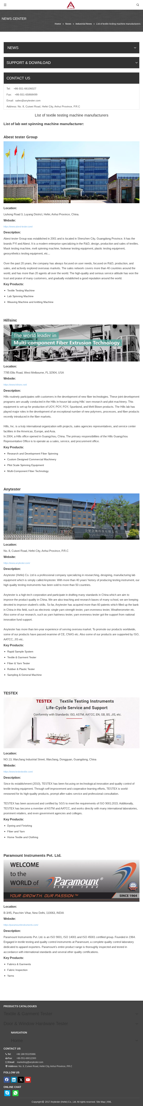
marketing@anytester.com (30, 1062)
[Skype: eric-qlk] (7, 1093)
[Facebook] (7, 1080)
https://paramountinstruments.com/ (21, 925)
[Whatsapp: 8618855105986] (15, 1093)
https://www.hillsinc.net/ (15, 384)
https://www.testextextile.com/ (18, 771)
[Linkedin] (14, 1080)
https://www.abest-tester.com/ (18, 226)
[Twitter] (21, 1080)
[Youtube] (28, 1080)
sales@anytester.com (28, 100)
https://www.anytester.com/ (17, 563)
